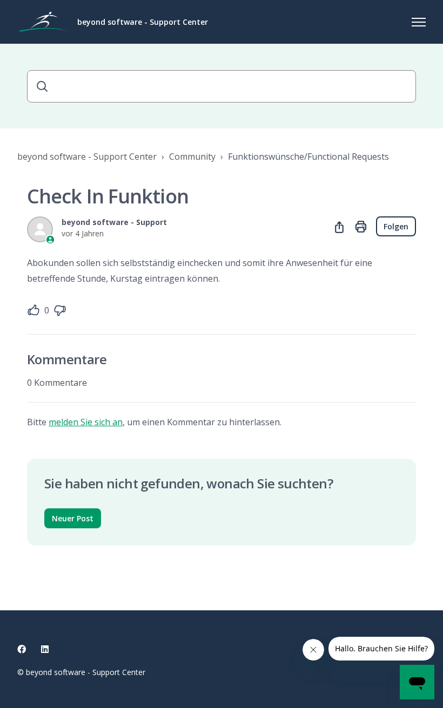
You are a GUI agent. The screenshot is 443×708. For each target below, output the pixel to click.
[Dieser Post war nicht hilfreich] (59, 310)
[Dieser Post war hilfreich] (33, 310)
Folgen (396, 226)
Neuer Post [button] (72, 518)
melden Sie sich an (86, 422)
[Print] (360, 226)
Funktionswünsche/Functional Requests (308, 156)
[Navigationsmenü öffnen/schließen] (418, 22)
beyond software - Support (114, 222)
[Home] (43, 22)
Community (192, 156)
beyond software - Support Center (87, 156)
